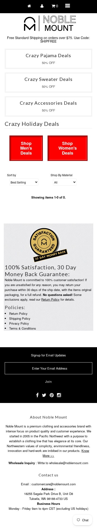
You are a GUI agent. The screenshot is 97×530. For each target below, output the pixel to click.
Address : (48, 489)
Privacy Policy (19, 323)
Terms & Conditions (22, 328)
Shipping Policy (19, 318)
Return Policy (50, 299)
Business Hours (48, 503)
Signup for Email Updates (48, 355)
